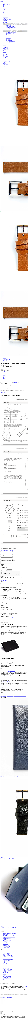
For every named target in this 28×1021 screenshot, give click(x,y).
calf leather (15, 694)
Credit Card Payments (7, 977)
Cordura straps (9, 40)
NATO (4, 62)
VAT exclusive (4, 580)
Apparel (4, 939)
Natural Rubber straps (10, 41)
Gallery (4, 8)
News (4, 974)
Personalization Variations (8, 963)
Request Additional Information (7, 550)
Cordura (5, 50)
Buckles (4, 57)
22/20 (4, 377)
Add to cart (15, 382)
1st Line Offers (6, 968)
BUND (4, 63)
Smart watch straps (7, 940)
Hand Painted (6, 18)
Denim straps (8, 38)
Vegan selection (6, 29)
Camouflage (5, 47)
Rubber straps (8, 28)
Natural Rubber (6, 48)
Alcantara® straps (9, 35)
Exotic (4, 45)
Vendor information (7, 976)
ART (4, 9)
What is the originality (7, 955)
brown (12, 694)
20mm (2, 694)
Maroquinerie (6, 942)
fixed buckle (20, 694)
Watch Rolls (5, 54)
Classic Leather (6, 22)
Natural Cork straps (10, 42)
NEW (4, 5)
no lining (12, 696)
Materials (5, 971)
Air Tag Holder (6, 58)
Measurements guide (5, 392)
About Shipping (6, 953)
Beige (9, 694)
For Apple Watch (6, 61)
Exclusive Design (6, 946)
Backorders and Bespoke (8, 959)
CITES (4, 962)
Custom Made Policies (7, 970)
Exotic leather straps (10, 26)
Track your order (6, 954)
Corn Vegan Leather (10, 33)
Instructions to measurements (9, 957)
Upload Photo (3, 570)
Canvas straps (8, 39)
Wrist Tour (5, 64)
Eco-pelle (8, 43)
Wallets (4, 55)
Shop (4, 6)
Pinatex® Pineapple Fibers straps (12, 36)
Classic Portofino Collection (9, 935)
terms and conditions (10, 617)
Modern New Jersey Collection (9, 933)
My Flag (5, 20)
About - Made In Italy (7, 969)
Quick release (17, 696)
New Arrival (5, 17)
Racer (21, 696)
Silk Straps (8, 34)
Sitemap (4, 979)
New (2, 857)
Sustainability (6, 972)
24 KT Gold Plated (7, 19)
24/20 (4, 378)
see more (25, 986)
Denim (4, 52)
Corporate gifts (6, 945)
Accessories (5, 944)
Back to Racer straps (5, 66)
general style (5, 696)
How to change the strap (8, 956)
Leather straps (8, 25)
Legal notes (5, 961)
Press (4, 975)
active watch (5, 694)
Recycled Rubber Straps (11, 32)
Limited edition (6, 947)
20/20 (4, 376)
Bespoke (5, 13)
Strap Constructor (6, 4)
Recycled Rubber (6, 49)
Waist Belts (5, 56)
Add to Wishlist (4, 371)
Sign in (2, 1)
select (4, 375)
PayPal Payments (6, 978)
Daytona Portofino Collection (9, 937)
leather (9, 696)
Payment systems (6, 960)
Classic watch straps (7, 938)
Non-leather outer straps (11, 27)
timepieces (24, 696)
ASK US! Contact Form (8, 952)
